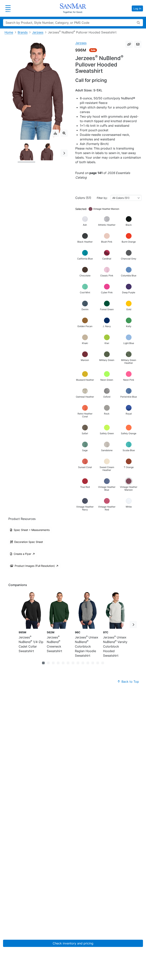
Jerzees (37, 32)
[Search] (138, 22)
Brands (23, 32)
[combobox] (126, 198)
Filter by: (102, 197)
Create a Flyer (22, 553)
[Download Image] (55, 133)
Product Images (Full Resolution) (35, 565)
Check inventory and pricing (73, 943)
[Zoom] (64, 133)
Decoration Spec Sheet (28, 541)
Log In (137, 8)
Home (9, 32)
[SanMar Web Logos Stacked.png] (73, 8)
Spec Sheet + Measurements (32, 529)
